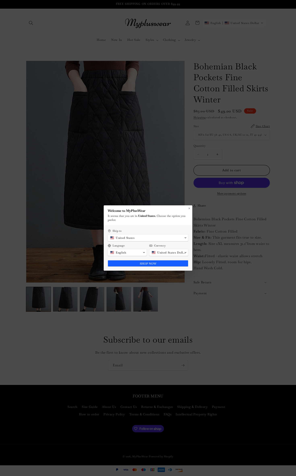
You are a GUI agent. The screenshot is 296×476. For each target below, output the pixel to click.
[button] (148, 237)
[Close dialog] (189, 208)
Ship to (117, 231)
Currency (160, 245)
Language (119, 245)
